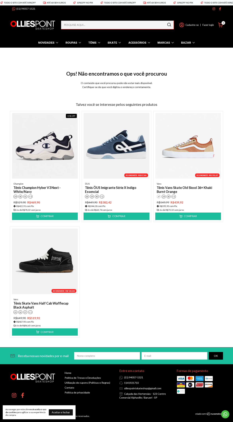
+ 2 (102, 196)
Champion (18, 183)
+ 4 (30, 196)
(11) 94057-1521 (25, 8)
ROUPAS (71, 42)
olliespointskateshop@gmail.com (142, 388)
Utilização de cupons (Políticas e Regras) (87, 382)
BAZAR (186, 42)
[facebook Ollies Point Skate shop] (220, 9)
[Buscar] (169, 24)
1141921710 (131, 382)
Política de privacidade (77, 392)
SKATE (112, 42)
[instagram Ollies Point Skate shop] (214, 9)
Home (68, 372)
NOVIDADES (46, 42)
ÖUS (87, 183)
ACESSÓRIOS (137, 42)
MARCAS (163, 42)
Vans (159, 183)
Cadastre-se (192, 24)
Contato (69, 387)
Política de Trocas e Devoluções (83, 377)
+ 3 (173, 196)
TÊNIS (92, 42)
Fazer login (208, 24)
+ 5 (30, 312)
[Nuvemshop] (209, 414)
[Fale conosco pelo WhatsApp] (225, 414)
